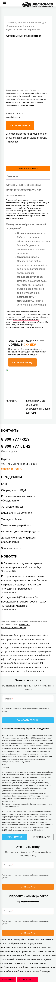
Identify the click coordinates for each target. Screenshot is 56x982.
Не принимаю (41, 837)
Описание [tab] (12, 176)
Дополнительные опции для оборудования (35, 405)
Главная (10, 22)
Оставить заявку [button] (22, 362)
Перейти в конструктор (28, 168)
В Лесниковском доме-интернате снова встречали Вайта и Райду (21, 565)
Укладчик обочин (11, 519)
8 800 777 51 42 (15, 446)
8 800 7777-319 (15, 439)
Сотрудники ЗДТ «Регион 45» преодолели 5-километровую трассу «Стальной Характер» (24, 601)
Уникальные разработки (16, 525)
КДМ (25, 322)
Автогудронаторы (12, 506)
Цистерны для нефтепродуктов (21, 531)
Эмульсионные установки (17, 512)
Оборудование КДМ (13, 490)
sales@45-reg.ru (11, 468)
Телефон (8, 699)
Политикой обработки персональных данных (27, 959)
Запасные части (11, 548)
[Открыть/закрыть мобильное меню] (4, 3)
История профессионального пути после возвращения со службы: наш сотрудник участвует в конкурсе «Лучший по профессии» (24, 582)
